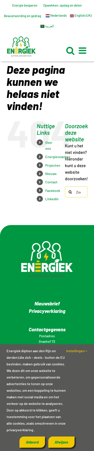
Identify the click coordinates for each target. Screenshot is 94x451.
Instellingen (75, 351)
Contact (51, 182)
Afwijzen (61, 442)
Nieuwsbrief (47, 303)
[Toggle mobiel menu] (83, 50)
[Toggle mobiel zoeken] (70, 50)
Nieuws (51, 173)
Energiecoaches (57, 157)
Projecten (52, 165)
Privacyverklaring (47, 311)
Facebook (52, 190)
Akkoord (32, 442)
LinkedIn (52, 199)
